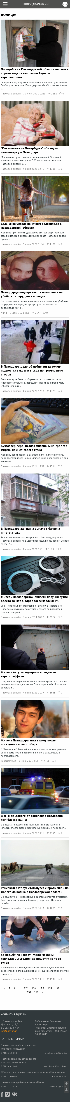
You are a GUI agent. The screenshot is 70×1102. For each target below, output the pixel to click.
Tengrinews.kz (8, 760)
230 (28, 992)
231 (36, 992)
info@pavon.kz (9, 1031)
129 (57, 988)
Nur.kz (4, 312)
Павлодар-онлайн (35, 4)
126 (34, 988)
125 (26, 988)
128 (50, 988)
